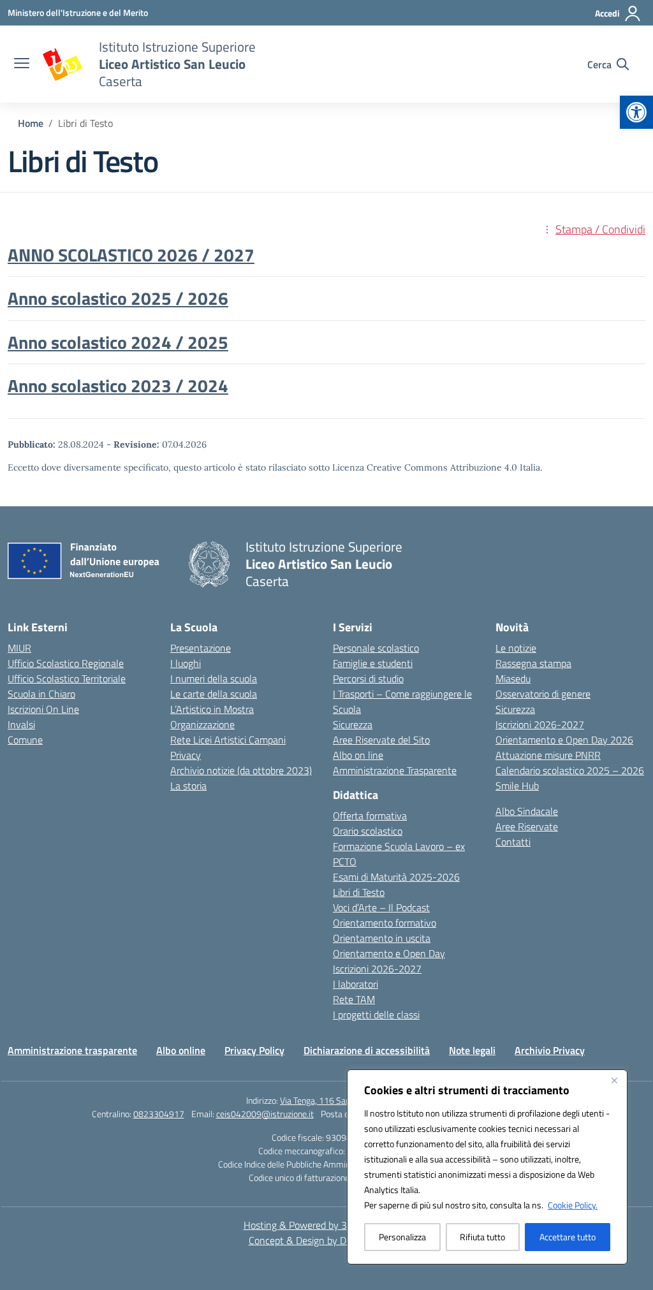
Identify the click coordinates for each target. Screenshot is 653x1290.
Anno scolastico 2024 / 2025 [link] (118, 342)
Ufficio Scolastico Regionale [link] (66, 663)
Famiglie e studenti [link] (373, 663)
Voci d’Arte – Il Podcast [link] (381, 907)
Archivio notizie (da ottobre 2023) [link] (241, 770)
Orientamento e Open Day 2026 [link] (564, 739)
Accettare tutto (567, 1236)
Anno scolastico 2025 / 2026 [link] (118, 298)
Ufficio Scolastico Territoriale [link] (67, 678)
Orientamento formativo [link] (384, 922)
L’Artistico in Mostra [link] (212, 709)
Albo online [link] (180, 1050)
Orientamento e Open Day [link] (389, 953)
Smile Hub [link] (517, 785)
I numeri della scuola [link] (213, 678)
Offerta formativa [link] (370, 815)
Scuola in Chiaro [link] (41, 693)
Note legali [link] (472, 1050)
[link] (636, 112)
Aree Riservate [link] (526, 826)
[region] (487, 1166)
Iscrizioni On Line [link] (43, 709)
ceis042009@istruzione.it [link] (265, 1113)
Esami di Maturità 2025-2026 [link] (396, 876)
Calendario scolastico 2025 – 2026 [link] (569, 770)
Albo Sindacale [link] (526, 811)
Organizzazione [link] (202, 724)
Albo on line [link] (358, 755)
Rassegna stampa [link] (533, 663)
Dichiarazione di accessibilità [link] (367, 1050)
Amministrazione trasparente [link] (72, 1050)
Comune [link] (25, 739)
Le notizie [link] (515, 648)
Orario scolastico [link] (367, 831)
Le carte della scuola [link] (213, 693)
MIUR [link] (19, 648)
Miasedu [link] (513, 678)
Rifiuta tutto (482, 1236)
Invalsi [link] (21, 724)
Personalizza (402, 1236)
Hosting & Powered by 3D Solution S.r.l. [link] (327, 1225)
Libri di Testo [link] (359, 892)
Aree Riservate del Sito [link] (381, 739)
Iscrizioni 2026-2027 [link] (377, 968)
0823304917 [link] (158, 1113)
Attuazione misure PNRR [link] (548, 755)
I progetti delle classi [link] (376, 1014)
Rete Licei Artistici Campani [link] (228, 739)
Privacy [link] (185, 755)
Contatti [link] (513, 841)
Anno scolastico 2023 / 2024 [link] (118, 385)
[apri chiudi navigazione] (21, 64)
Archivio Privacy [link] (550, 1050)
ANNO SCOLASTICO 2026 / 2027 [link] (131, 254)
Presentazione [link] (200, 648)
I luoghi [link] (185, 663)
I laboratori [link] (355, 984)
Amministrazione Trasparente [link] (395, 770)
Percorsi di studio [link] (368, 678)
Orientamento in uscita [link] (381, 938)
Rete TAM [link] (354, 999)
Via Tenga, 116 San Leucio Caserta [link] (343, 1100)
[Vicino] (614, 1080)
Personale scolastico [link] (376, 648)
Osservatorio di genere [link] (543, 693)
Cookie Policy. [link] (573, 1205)
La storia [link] (188, 785)
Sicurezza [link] (352, 724)
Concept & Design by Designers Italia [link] (327, 1240)
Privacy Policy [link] (254, 1050)
